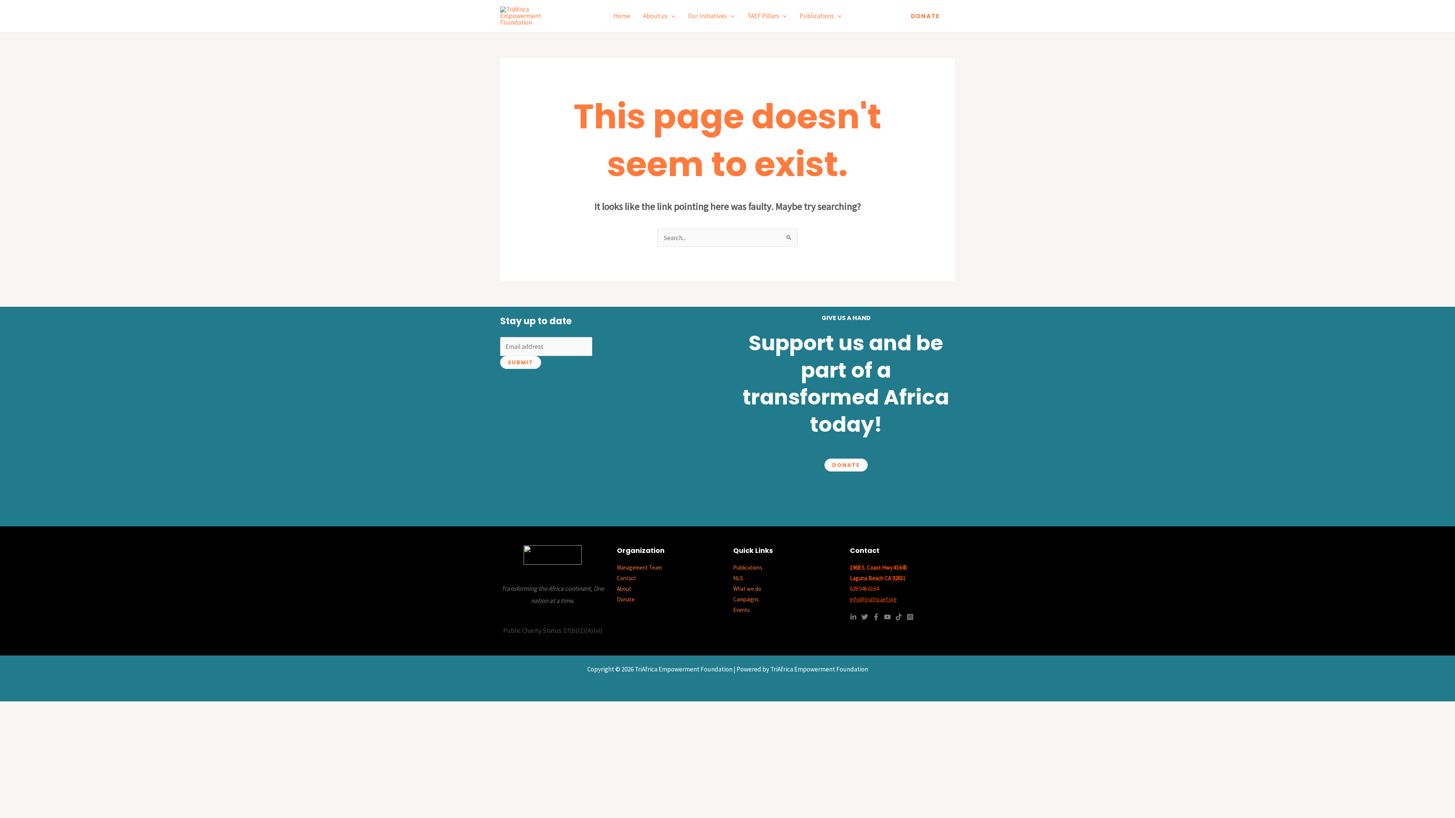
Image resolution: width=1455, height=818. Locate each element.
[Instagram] (910, 617)
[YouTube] (887, 617)
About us (655, 16)
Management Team (639, 567)
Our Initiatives (707, 16)
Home (621, 16)
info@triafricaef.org (873, 599)
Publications (816, 16)
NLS (738, 578)
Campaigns (746, 599)
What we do (747, 588)
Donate (846, 465)
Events (741, 610)
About (624, 588)
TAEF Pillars (763, 16)
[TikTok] (898, 617)
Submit (521, 362)
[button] (671, 16)
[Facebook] (876, 617)
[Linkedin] (853, 617)
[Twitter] (864, 617)
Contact (626, 578)
